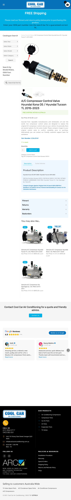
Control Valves (30, 35)
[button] (4, 4)
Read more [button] (9, 357)
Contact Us (35, 315)
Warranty (41, 458)
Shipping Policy (43, 464)
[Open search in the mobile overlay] (13, 82)
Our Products (44, 411)
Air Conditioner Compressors (47, 488)
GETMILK (35, 495)
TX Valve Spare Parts (9, 488)
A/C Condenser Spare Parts (27, 488)
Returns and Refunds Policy (47, 467)
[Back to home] (35, 4)
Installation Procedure (45, 455)
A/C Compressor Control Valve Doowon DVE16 (36, 156)
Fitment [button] (25, 201)
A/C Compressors (8, 491)
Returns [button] (25, 205)
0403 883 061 (8, 432)
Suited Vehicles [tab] (40, 163)
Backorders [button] (26, 214)
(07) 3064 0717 (9, 430)
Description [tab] (28, 163)
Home (23, 35)
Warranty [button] (25, 209)
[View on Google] (7, 344)
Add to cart (33, 150)
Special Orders (43, 461)
